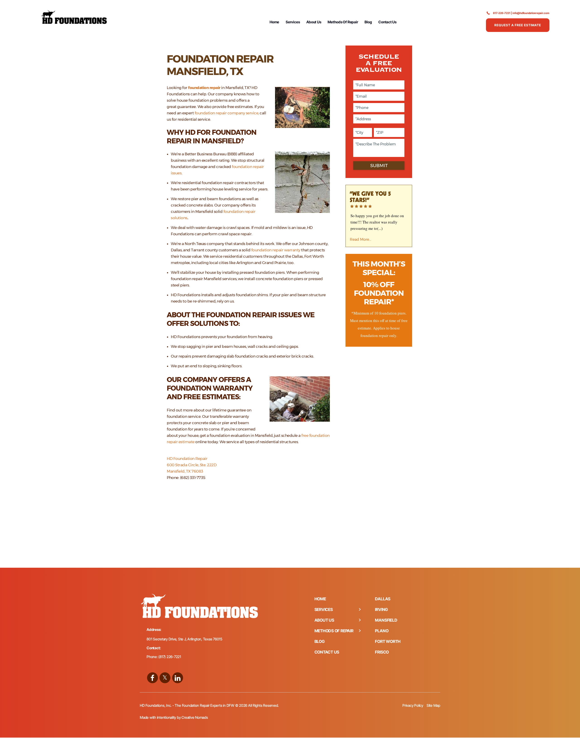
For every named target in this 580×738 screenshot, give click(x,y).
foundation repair (204, 87)
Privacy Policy (412, 705)
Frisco (382, 652)
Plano (381, 630)
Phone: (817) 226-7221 (164, 656)
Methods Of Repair (343, 22)
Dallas (382, 598)
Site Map (433, 705)
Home (274, 22)
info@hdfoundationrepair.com (530, 13)
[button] (359, 609)
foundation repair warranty (275, 250)
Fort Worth (388, 641)
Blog (368, 22)
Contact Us (387, 22)
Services (293, 22)
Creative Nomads (194, 717)
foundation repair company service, (227, 113)
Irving (381, 609)
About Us (313, 22)
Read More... (360, 239)
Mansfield (386, 620)
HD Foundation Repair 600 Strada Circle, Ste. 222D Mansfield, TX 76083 (191, 465)
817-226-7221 (501, 13)
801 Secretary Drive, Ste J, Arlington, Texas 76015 (184, 639)
